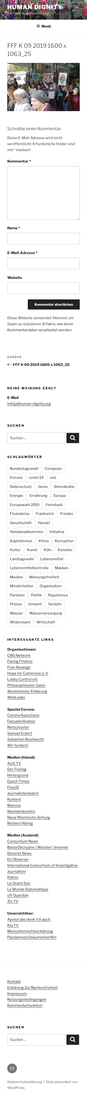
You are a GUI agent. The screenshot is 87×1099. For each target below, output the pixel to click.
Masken (61, 568)
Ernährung (38, 495)
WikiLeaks (16, 697)
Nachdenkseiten (21, 811)
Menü (46, 26)
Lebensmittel (51, 559)
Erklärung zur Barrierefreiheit (32, 987)
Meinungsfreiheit (44, 577)
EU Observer (18, 859)
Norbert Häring (20, 823)
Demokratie (64, 487)
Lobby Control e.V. (22, 679)
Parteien (17, 595)
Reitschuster (18, 727)
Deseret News (19, 853)
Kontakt (14, 981)
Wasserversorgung (45, 613)
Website (14, 278)
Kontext (14, 799)
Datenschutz (21, 487)
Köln (47, 550)
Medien (16, 577)
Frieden (66, 514)
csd (53, 477)
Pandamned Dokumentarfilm (32, 937)
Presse (16, 604)
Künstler (65, 550)
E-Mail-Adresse (22, 253)
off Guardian (18, 895)
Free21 (13, 787)
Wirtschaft (45, 622)
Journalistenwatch (23, 793)
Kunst (32, 550)
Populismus (58, 595)
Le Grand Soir (18, 883)
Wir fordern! (17, 745)
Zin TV (12, 901)
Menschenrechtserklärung (30, 931)
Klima (44, 541)
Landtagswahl (22, 559)
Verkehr (55, 604)
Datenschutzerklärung (24, 1082)
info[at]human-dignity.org (29, 404)
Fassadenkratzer (21, 721)
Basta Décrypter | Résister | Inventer (38, 847)
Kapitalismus (21, 541)
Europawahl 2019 (24, 505)
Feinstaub (54, 505)
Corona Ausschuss (23, 715)
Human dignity (35, 7)
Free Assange (18, 667)
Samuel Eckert (19, 733)
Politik (36, 595)
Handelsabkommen (26, 532)
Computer (53, 468)
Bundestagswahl (24, 468)
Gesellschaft (21, 523)
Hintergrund (17, 775)
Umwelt (35, 604)
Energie (16, 495)
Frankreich (45, 514)
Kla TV (13, 925)
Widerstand (20, 622)
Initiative (57, 532)
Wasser (16, 613)
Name (13, 228)
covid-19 (36, 477)
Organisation (51, 586)
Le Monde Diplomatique (27, 889)
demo (43, 487)
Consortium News (22, 841)
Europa (60, 495)
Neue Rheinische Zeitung (28, 817)
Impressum (17, 993)
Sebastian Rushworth (25, 739)
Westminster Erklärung (27, 691)
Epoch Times (18, 781)
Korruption (64, 541)
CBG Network (18, 655)
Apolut (29, 919)
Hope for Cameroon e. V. (27, 673)
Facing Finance (20, 661)
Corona (16, 477)
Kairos (12, 877)
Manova (14, 805)
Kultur (15, 550)
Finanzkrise (19, 514)
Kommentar (19, 161)
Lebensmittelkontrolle (29, 568)
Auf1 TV (14, 763)
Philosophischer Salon (26, 685)
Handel (44, 523)
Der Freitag (16, 769)
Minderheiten (21, 586)
